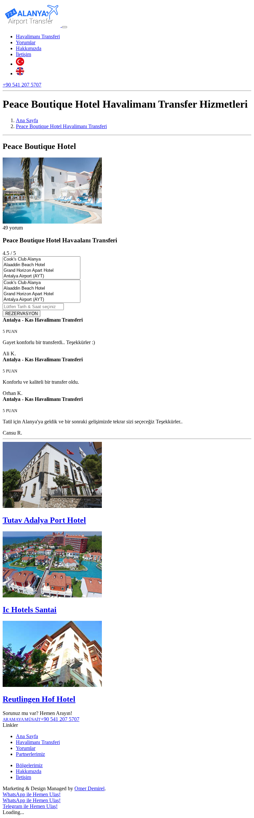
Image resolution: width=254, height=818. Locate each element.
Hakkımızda (28, 48)
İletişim (23, 54)
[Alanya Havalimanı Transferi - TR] (20, 64)
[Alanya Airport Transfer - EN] (20, 73)
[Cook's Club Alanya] (41, 259)
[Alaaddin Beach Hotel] (41, 265)
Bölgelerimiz (29, 765)
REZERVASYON (21, 313)
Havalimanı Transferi (38, 36)
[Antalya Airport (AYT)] (41, 276)
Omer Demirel (89, 788)
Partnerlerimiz (30, 754)
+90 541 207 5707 (22, 85)
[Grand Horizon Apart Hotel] (41, 270)
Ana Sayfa (27, 736)
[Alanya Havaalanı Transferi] (32, 25)
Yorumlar (25, 42)
